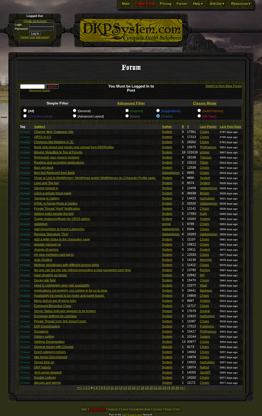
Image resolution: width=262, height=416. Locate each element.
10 (108, 388)
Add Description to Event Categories (59, 229)
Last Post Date (230, 127)
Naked (204, 367)
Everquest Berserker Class (52, 306)
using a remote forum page (52, 193)
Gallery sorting (44, 336)
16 (134, 388)
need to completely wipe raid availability (62, 285)
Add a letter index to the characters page (62, 239)
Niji (202, 275)
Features (113, 409)
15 (129, 388)
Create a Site (145, 4)
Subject (39, 127)
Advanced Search (39, 90)
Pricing (165, 4)
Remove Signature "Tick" (51, 234)
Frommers (207, 326)
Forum (182, 4)
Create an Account (35, 21)
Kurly (203, 214)
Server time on (44, 362)
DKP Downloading (47, 326)
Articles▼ (217, 4)
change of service (46, 249)
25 (173, 388)
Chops (204, 132)
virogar (205, 152)
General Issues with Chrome (53, 347)
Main (126, 4)
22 (160, 388)
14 (125, 388)
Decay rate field (45, 280)
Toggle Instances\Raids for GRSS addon (62, 219)
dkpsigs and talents (47, 383)
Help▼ (198, 4)
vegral (166, 224)
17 (138, 388)
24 (168, 388)
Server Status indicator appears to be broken (65, 311)
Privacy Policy (173, 409)
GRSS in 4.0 (42, 137)
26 (177, 388)
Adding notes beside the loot (54, 214)
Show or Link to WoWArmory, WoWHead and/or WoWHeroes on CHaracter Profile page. (95, 178)
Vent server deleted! (48, 372)
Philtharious (208, 147)
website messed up (47, 244)
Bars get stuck (43, 167)
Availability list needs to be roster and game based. (69, 295)
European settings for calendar (55, 316)
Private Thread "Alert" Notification (57, 208)
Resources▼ (241, 4)
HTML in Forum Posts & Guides (56, 203)
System (167, 132)
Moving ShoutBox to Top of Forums (58, 152)
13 (121, 388)
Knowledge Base (140, 409)
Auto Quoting (43, 260)
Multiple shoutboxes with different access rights (66, 265)
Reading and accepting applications (59, 162)
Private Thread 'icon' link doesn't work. (60, 321)
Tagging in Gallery (46, 198)
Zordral (205, 311)
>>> (182, 388)
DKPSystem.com (132, 414)
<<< (79, 388)
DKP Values (42, 367)
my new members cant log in (54, 255)
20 (151, 388)
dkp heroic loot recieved (50, 357)
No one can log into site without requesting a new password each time (82, 270)
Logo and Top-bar (46, 183)
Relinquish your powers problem (56, 157)
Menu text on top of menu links (55, 301)
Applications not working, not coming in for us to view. (71, 290)
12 (116, 388)
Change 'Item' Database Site (53, 132)
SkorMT (205, 372)
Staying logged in (46, 188)
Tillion (204, 162)
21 (155, 388)
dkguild (167, 347)
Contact (157, 409)
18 (142, 388)
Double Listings (45, 377)
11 (112, 388)
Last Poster (208, 127)
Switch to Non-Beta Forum (223, 86)
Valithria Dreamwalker (49, 342)
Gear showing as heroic (50, 275)
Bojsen (205, 193)
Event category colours (50, 352)
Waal (203, 285)
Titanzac (206, 157)
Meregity (206, 260)
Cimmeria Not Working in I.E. (54, 142)
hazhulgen (207, 198)
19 (147, 388)
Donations (41, 331)
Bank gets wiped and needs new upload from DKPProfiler (74, 147)
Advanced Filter (131, 103)
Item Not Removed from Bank (54, 173)
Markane (206, 290)
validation (41, 224)
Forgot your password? (35, 37)
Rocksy (205, 270)
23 (164, 388)
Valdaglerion (171, 173)
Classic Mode (204, 103)
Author (167, 127)
